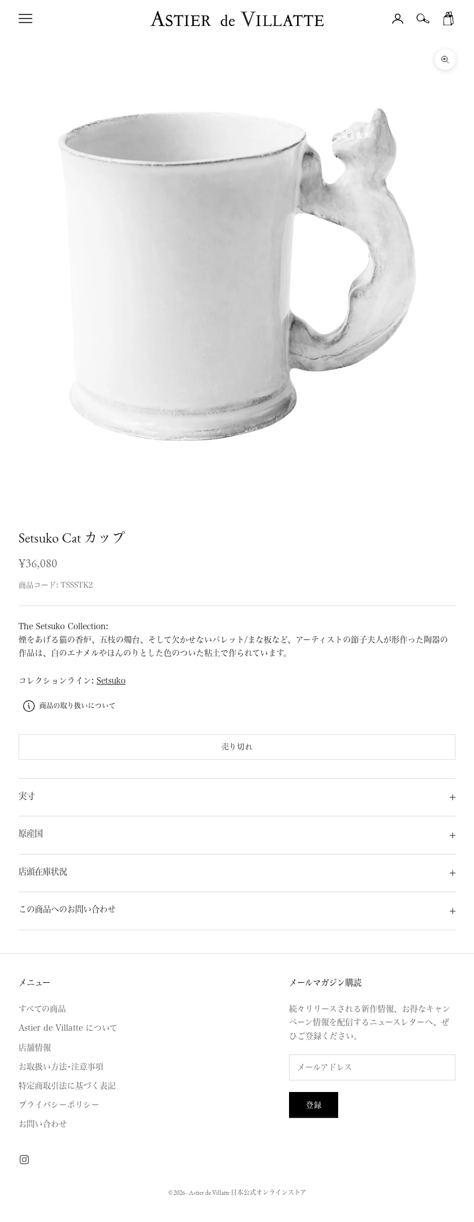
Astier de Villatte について (67, 1028)
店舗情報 (34, 1047)
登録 (313, 1105)
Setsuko (111, 681)
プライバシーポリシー (58, 1105)
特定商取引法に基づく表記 (67, 1086)
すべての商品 (42, 1009)
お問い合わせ (42, 1124)
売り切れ (237, 747)
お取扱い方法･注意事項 (60, 1067)
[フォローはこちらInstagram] (24, 1159)
